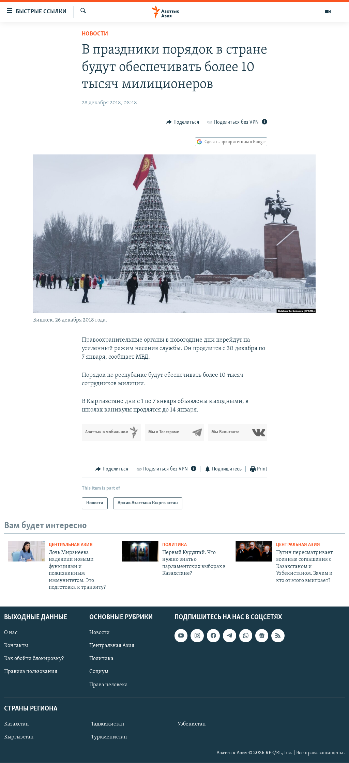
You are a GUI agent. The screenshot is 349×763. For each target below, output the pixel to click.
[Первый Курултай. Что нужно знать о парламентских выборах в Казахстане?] (140, 551)
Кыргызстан (19, 737)
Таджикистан (107, 724)
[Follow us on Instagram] (197, 635)
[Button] (182, 122)
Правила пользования (30, 672)
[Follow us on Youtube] (180, 635)
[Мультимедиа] (328, 11)
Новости (95, 34)
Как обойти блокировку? (34, 659)
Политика (174, 545)
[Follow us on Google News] (261, 635)
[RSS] (277, 635)
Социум (98, 672)
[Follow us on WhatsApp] (245, 635)
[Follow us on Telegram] (229, 635)
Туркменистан (109, 737)
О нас (10, 633)
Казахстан (16, 724)
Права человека (108, 685)
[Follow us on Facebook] (213, 635)
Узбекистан (192, 724)
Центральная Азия (71, 545)
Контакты (16, 646)
